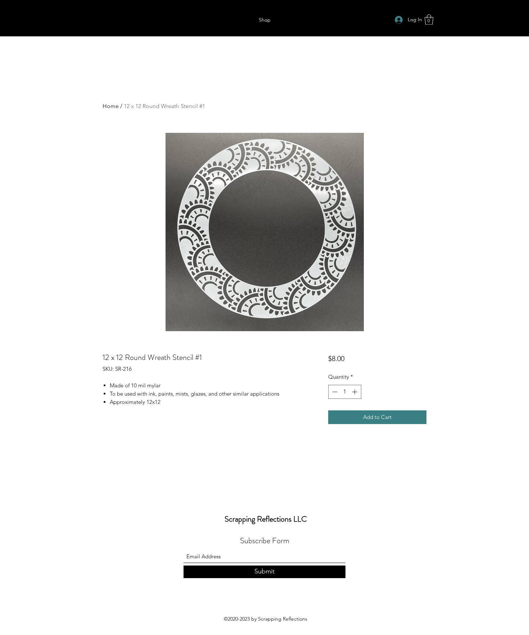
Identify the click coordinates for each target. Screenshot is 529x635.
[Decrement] (334, 391)
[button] (429, 19)
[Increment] (355, 391)
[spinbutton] (345, 391)
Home (111, 106)
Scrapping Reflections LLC (266, 518)
